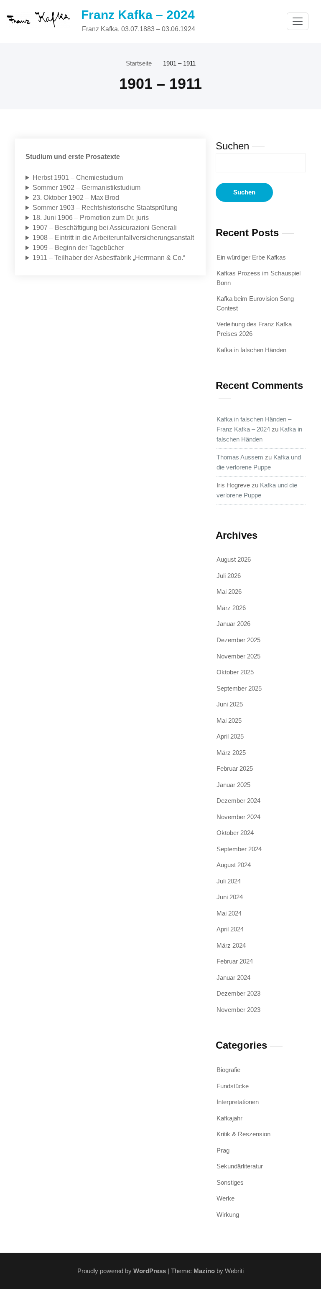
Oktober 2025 (235, 672)
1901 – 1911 (179, 63)
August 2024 (234, 864)
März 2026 (231, 607)
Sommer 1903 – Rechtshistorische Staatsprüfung (105, 207)
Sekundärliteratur (240, 1166)
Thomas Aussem (240, 457)
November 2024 (238, 816)
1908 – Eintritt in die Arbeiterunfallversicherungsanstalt (113, 237)
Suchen (232, 145)
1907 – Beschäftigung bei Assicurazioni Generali (105, 227)
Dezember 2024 (238, 800)
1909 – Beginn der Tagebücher (78, 247)
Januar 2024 (233, 977)
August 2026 (234, 559)
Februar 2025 (235, 768)
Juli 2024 (229, 881)
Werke (225, 1198)
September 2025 (239, 688)
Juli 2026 (229, 575)
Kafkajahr (229, 1118)
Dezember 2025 (238, 639)
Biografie (228, 1069)
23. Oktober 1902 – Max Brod (76, 197)
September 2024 (239, 849)
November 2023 (238, 1009)
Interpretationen (238, 1101)
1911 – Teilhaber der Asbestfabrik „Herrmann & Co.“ (109, 257)
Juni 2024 (230, 897)
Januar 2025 (233, 784)
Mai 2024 (229, 913)
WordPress (149, 1270)
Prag (223, 1150)
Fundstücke (233, 1086)
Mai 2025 (229, 720)
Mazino (204, 1270)
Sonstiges (230, 1182)
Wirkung (228, 1214)
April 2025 (230, 736)
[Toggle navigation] (297, 21)
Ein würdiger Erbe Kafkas (251, 257)
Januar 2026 (233, 623)
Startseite (139, 63)
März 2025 (231, 752)
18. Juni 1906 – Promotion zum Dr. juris (91, 217)
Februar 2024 (235, 961)
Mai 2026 (229, 591)
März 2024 (231, 945)
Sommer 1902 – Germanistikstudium (86, 187)
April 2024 (230, 929)
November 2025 (238, 656)
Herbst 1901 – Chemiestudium (78, 177)
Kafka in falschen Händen (251, 349)
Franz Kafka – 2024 (138, 15)
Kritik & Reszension (243, 1134)
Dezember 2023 (238, 993)
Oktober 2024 (235, 832)
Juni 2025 (230, 704)
